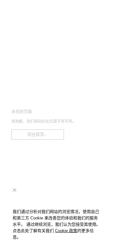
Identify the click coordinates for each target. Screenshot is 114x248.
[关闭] (14, 190)
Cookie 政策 (66, 230)
